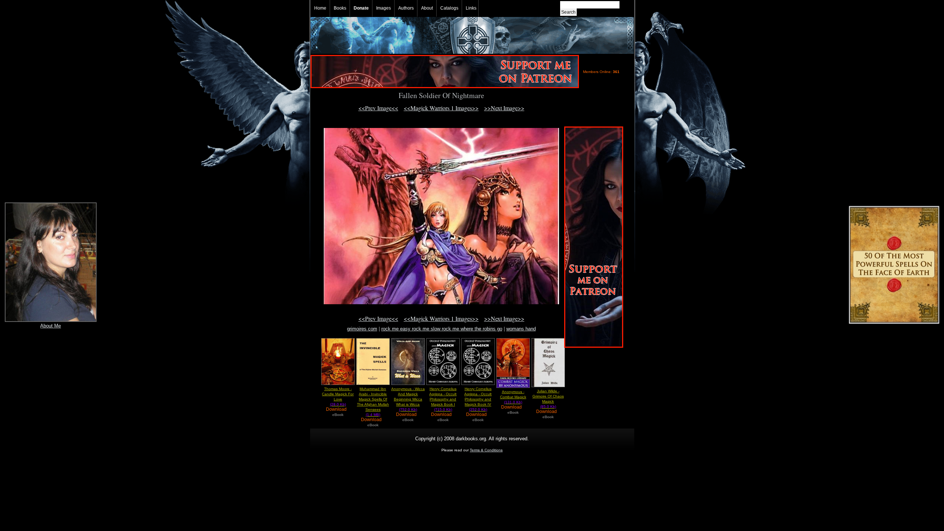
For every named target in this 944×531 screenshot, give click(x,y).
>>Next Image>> (504, 108)
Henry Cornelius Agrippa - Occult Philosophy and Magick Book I (443, 399)
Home (320, 8)
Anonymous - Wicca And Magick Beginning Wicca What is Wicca (408, 399)
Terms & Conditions (486, 450)
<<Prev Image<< (378, 108)
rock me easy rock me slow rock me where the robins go (441, 329)
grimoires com (362, 329)
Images (383, 8)
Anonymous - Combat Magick (513, 397)
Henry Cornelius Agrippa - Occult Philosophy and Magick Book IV (478, 399)
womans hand (521, 329)
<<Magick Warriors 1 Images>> (441, 108)
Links (471, 8)
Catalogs (449, 8)
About (427, 8)
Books (340, 8)
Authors (406, 8)
